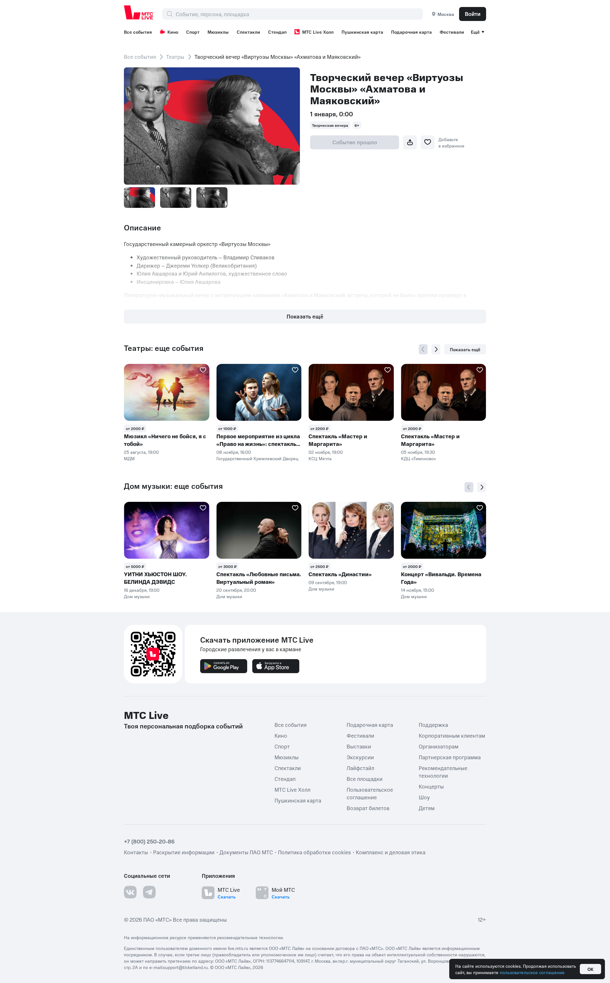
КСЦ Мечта (320, 458)
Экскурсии (360, 757)
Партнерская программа (450, 757)
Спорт (193, 32)
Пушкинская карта (362, 32)
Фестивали (452, 32)
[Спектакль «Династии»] (351, 530)
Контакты (136, 852)
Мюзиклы (218, 32)
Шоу (424, 797)
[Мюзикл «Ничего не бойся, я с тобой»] (166, 392)
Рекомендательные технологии (443, 771)
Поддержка (433, 724)
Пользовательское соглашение (370, 793)
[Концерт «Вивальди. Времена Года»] (443, 530)
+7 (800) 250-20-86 (149, 841)
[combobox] (299, 14)
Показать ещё (305, 316)
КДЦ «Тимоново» (418, 458)
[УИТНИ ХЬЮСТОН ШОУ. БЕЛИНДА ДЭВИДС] (166, 530)
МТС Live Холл (318, 32)
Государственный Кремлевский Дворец (257, 458)
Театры (175, 56)
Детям (427, 808)
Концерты (431, 786)
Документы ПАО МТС (246, 852)
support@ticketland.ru (185, 967)
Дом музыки (137, 596)
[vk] (130, 892)
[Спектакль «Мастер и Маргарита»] (351, 392)
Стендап (277, 32)
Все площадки (365, 778)
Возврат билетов (368, 808)
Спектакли (248, 32)
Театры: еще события (163, 348)
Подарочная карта (411, 32)
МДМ (129, 458)
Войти (472, 13)
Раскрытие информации (183, 852)
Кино (172, 32)
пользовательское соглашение (532, 972)
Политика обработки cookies (314, 852)
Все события (138, 32)
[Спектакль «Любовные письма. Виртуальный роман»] (259, 530)
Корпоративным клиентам (452, 735)
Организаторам (438, 746)
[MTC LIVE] (139, 12)
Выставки (359, 746)
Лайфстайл (360, 768)
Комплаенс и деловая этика (390, 852)
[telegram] (149, 892)
